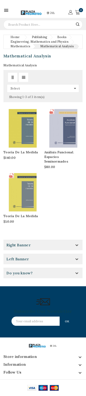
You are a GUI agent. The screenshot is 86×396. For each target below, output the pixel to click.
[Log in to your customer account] (70, 12)
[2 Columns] (12, 77)
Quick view (37, 129)
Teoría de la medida (20, 152)
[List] (23, 77)
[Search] (77, 24)
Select (44, 88)
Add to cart (78, 121)
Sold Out (37, 121)
